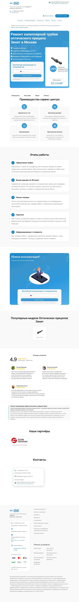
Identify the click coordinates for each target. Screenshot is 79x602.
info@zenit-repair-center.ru (25, 476)
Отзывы (59, 20)
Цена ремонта (40, 20)
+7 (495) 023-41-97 (18, 11)
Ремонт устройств (30, 20)
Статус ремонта (49, 15)
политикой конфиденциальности (50, 302)
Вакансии (47, 20)
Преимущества (16, 95)
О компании (20, 20)
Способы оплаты (39, 533)
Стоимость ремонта (40, 509)
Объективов (37, 548)
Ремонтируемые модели (41, 523)
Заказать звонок (62, 15)
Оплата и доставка (39, 512)
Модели (37, 95)
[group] (19, 441)
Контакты (54, 20)
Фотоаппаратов (38, 553)
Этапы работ (27, 95)
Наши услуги (38, 526)
